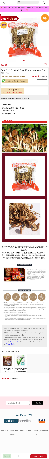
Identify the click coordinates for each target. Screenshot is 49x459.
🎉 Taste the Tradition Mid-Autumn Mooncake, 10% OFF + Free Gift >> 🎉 (24, 8)
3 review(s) (43, 76)
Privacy (12, 434)
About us (4, 430)
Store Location (25, 430)
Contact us (14, 430)
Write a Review (42, 79)
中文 (37, 434)
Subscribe (38, 403)
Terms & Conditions (40, 430)
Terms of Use (14, 342)
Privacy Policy (10, 344)
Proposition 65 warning (21, 98)
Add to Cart (38, 456)
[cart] (45, 2)
